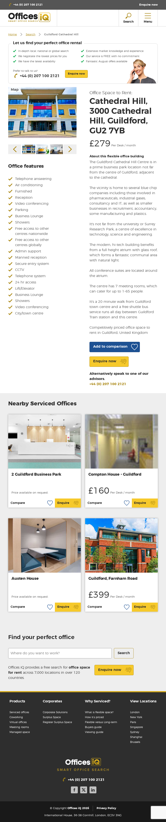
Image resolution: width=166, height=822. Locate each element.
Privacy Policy (106, 808)
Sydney (134, 732)
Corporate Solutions (55, 712)
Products (17, 701)
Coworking (16, 717)
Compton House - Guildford (114, 475)
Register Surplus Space (57, 722)
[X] (83, 790)
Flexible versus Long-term (101, 722)
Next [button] (70, 149)
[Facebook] (74, 790)
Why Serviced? (97, 701)
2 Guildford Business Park (36, 475)
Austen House (24, 579)
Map (15, 89)
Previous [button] (14, 149)
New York (136, 717)
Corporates (52, 701)
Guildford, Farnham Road (112, 579)
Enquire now (109, 670)
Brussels (135, 742)
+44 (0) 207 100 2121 (107, 384)
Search (30, 34)
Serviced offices (19, 712)
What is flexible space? (99, 712)
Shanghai (136, 737)
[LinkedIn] (92, 790)
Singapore (136, 727)
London (135, 712)
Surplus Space (52, 717)
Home (12, 34)
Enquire (63, 503)
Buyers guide (93, 727)
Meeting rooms (19, 727)
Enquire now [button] (76, 73)
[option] (42, 112)
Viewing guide (94, 732)
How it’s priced (94, 717)
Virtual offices (18, 722)
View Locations (143, 701)
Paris (133, 722)
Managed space (20, 732)
